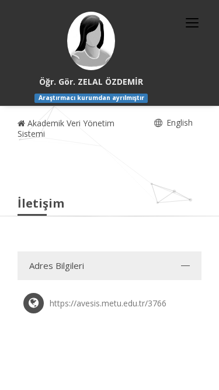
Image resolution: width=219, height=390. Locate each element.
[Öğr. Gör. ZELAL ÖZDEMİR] (91, 41)
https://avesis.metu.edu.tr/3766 (108, 303)
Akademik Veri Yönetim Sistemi (66, 128)
